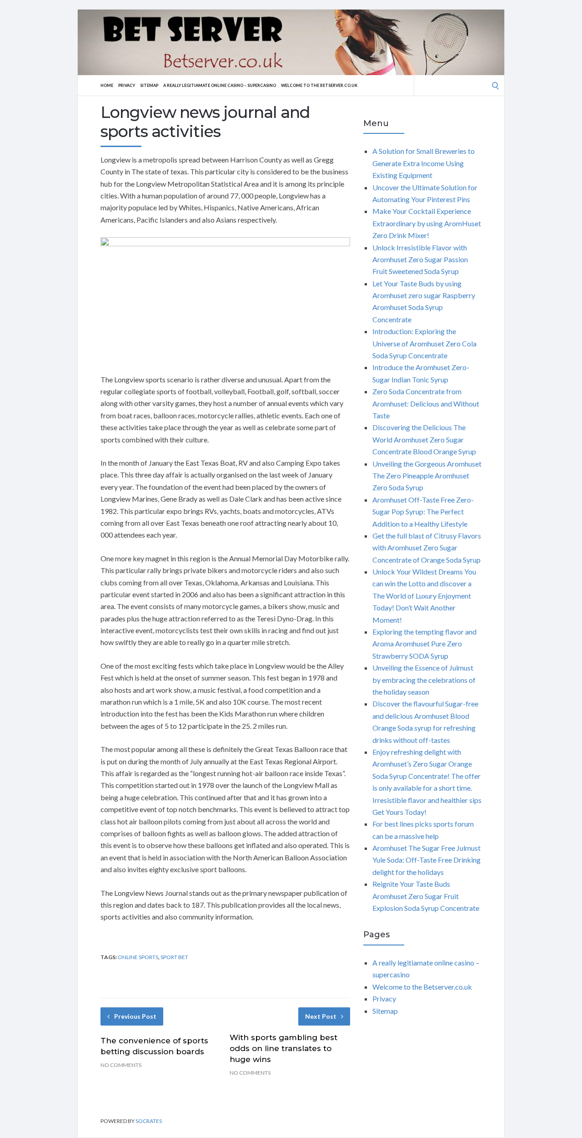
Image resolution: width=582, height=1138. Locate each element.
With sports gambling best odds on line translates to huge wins (283, 1048)
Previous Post (135, 1016)
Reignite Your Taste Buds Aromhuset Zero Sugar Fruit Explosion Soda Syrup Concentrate (425, 895)
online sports (138, 957)
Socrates (148, 1121)
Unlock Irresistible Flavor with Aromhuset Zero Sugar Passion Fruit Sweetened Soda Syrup (420, 259)
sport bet (174, 957)
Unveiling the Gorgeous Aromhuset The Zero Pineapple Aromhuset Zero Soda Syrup (427, 475)
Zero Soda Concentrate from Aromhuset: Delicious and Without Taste (425, 403)
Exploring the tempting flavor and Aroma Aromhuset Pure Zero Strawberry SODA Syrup (424, 643)
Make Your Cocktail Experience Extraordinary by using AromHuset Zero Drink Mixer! (426, 223)
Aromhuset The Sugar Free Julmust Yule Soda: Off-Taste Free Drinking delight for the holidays (426, 859)
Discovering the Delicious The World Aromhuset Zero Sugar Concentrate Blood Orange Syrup (424, 439)
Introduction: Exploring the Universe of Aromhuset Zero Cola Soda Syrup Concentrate (424, 343)
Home (106, 85)
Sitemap (149, 85)
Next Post (320, 1016)
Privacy (126, 85)
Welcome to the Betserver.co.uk (319, 85)
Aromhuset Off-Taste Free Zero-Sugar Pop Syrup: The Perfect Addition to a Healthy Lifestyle (423, 511)
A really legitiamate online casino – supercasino (219, 85)
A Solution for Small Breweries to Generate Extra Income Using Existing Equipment (423, 163)
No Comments (120, 1065)
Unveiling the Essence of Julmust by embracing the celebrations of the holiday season (424, 679)
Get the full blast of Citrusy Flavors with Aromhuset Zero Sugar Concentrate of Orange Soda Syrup (426, 547)
